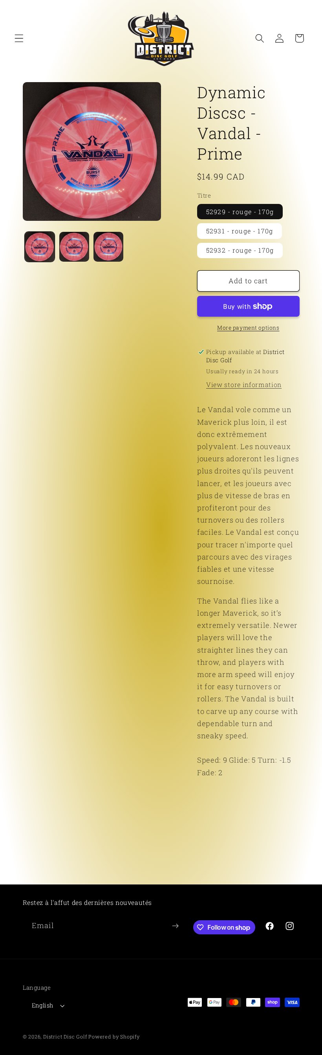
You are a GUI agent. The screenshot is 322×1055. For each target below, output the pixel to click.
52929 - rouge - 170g (240, 211)
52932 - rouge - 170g (240, 250)
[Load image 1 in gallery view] (40, 247)
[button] (19, 38)
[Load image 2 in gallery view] (74, 247)
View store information (244, 384)
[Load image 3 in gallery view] (108, 247)
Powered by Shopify (114, 1036)
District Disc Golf (65, 1036)
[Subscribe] (175, 926)
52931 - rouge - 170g (239, 231)
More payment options (248, 327)
